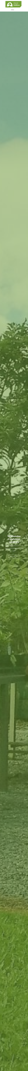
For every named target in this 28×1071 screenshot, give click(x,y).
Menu (12, 9)
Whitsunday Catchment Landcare (13, 4)
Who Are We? (14, 556)
